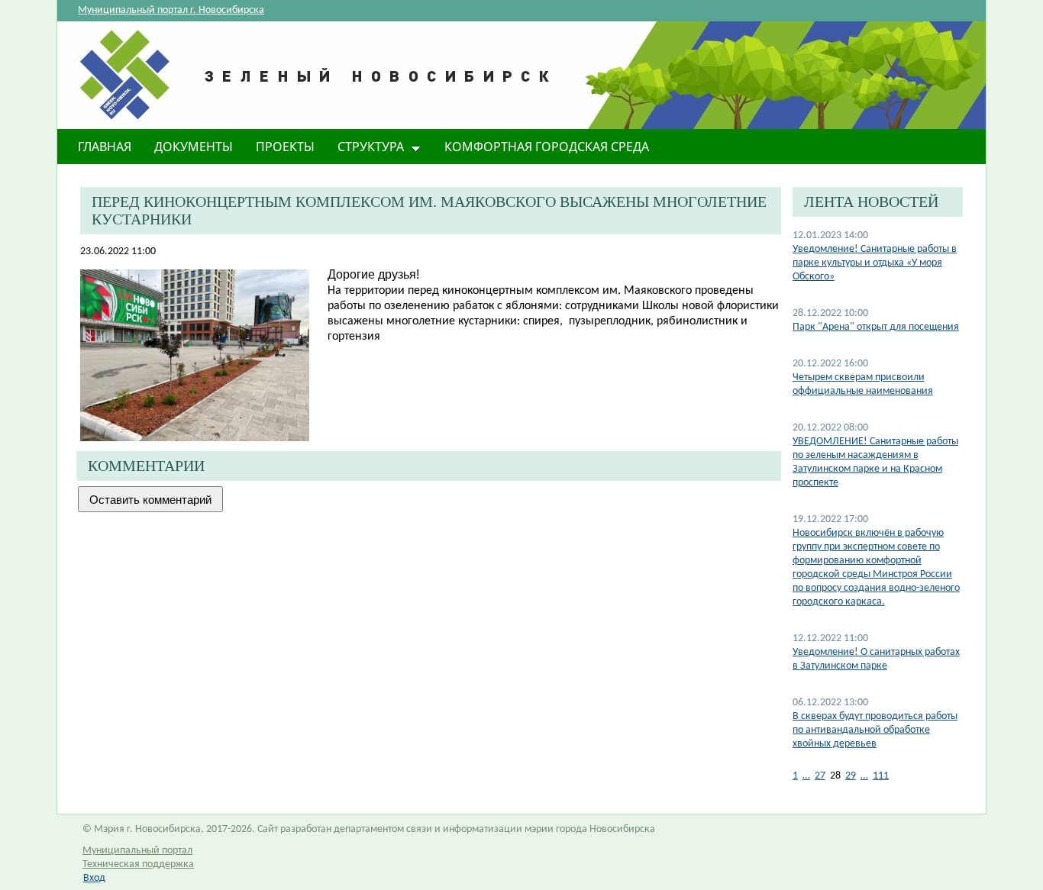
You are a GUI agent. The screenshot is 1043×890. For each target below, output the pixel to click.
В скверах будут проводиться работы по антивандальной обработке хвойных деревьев (875, 730)
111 (881, 776)
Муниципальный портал (137, 850)
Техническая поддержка (138, 864)
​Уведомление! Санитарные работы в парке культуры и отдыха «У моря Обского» (875, 262)
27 (820, 776)
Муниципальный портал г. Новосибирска (171, 10)
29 (850, 776)
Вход (94, 878)
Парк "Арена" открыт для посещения (876, 327)
